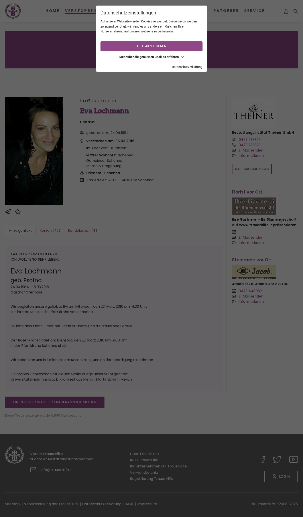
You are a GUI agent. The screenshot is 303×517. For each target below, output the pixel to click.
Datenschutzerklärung (187, 67)
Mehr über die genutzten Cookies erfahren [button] (149, 57)
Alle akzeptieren (151, 46)
